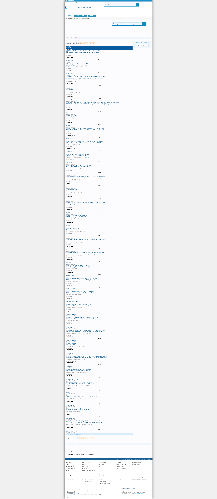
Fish (67, 105)
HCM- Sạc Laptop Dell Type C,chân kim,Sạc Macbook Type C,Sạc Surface (84, 204)
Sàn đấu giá (135, 475)
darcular (68, 192)
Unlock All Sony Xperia (72, 294)
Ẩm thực (80, 307)
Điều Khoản (119, 459)
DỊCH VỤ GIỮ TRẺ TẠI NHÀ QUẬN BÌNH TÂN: (78, 167)
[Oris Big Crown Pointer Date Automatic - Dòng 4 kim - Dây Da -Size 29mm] (85, 252)
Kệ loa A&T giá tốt (70, 117)
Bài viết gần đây (85, 18)
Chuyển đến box (77, 18)
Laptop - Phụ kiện (76, 80)
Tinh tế (126, 488)
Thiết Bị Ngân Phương (71, 307)
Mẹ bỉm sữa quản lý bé (72, 229)
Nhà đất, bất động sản (87, 479)
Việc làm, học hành (87, 481)
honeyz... (68, 80)
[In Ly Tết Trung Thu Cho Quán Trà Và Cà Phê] (78, 408)
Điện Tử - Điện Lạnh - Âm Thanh (82, 67)
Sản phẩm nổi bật (80, 15)
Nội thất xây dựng (86, 477)
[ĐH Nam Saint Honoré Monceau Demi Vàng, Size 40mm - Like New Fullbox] (85, 239)
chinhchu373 (69, 131)
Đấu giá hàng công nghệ (138, 477)
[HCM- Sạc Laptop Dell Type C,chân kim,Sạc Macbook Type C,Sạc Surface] (85, 202)
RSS (151, 459)
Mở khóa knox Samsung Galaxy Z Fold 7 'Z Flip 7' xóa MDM (81, 280)
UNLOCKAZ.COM (70, 281)
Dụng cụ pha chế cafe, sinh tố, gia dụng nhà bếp (78, 305)
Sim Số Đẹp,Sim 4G (77, 93)
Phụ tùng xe (75, 320)
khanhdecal (69, 320)
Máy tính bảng (85, 466)
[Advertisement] (60, 25)
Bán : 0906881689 (70, 344)
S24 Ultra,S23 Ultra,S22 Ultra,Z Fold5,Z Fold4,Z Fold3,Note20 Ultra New (84, 52)
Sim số (67, 470)
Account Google (70, 268)
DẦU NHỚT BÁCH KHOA (72, 372)
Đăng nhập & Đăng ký (70, 0)
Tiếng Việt (67, 459)
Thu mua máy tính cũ (71, 191)
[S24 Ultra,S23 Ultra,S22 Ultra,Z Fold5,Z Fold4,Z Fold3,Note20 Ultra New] (84, 50)
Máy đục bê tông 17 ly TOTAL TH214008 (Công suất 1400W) (81, 383)
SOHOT (91, 15)
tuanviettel (68, 180)
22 (86, 157)
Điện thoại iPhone (70, 466)
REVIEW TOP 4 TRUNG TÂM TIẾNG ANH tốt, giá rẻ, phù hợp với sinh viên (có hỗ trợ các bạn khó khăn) (92, 104)
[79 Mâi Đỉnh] (69, 89)
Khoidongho (69, 243)
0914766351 (69, 144)
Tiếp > (93, 43)
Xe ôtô (100, 466)
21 (85, 157)
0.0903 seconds (71, 497)
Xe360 (133, 488)
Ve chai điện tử (69, 479)
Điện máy (68, 475)
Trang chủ (141, 459)
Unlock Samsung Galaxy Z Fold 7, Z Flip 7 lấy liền (78, 267)
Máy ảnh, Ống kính (136, 464)
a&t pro (68, 118)
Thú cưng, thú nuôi (103, 481)
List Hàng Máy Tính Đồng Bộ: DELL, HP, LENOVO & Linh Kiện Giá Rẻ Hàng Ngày (86, 357)
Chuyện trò (118, 479)
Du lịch (100, 479)
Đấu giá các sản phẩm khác (139, 479)
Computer (84, 468)
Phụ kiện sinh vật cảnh (104, 483)
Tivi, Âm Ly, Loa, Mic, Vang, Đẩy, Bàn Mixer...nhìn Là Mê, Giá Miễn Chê (84, 422)
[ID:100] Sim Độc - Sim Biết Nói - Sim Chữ (76, 155)
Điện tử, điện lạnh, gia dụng (72, 477)
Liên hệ (132, 459)
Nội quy (128, 459)
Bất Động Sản (76, 131)
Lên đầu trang (147, 459)
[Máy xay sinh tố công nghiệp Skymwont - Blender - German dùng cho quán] (85, 330)
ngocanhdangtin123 (71, 398)
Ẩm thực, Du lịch (103, 475)
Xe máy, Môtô (102, 464)
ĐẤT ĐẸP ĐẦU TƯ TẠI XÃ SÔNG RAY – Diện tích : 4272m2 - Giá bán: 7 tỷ (85, 130)
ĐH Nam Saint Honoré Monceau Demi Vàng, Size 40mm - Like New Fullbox (84, 241)
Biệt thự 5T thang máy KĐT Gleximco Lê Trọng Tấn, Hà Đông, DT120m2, (84, 142)
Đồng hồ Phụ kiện (119, 466)
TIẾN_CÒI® (69, 157)
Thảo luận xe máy (119, 477)
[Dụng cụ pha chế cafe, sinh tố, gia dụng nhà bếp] (78, 304)
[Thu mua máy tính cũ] (72, 189)
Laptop (84, 464)
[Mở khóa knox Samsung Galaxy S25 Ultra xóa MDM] (80, 291)
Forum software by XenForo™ (133, 492)
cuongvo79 (69, 93)
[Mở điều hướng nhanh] (149, 444)
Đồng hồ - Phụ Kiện (77, 243)
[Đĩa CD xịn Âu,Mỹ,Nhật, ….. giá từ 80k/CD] (77, 63)
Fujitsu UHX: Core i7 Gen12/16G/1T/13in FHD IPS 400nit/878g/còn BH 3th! (84, 78)
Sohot (130, 488)
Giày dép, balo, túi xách (121, 464)
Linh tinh (71, 105)
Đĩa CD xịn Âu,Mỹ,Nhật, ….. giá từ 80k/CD (76, 65)
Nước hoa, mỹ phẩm (120, 468)
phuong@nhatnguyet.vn (74, 493)
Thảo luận (118, 475)
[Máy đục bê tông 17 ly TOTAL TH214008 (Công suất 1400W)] (81, 382)
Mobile (75, 54)
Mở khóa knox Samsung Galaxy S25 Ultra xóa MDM (79, 292)
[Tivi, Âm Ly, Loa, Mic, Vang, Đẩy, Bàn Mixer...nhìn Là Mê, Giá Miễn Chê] (84, 421)
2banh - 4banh (102, 462)
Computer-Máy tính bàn (76, 192)
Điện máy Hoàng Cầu (71, 424)
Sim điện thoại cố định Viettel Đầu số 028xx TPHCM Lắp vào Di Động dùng (84, 178)
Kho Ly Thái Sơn (70, 411)
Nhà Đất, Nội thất (86, 475)
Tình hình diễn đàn (72, 449)
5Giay (69, 15)
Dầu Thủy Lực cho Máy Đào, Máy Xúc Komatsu (78, 370)
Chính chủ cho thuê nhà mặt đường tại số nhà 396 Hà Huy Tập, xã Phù (83, 396)
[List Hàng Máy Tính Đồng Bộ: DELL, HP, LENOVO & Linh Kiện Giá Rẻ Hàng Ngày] (87, 356)
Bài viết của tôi (69, 18)
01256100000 (69, 54)
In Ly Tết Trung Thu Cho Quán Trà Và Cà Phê (77, 409)
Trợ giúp (136, 459)
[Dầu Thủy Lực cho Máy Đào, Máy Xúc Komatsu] (78, 369)
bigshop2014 (69, 385)
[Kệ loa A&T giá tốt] (71, 115)
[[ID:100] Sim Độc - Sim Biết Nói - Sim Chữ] (77, 154)
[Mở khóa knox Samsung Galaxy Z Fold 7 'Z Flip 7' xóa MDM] (81, 278)
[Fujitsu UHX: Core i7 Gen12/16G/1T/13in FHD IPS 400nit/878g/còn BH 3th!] (85, 76)
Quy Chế (124, 459)
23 (88, 157)
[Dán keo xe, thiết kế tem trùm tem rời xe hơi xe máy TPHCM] (82, 317)
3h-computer (69, 359)
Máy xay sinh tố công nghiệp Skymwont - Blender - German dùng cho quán (84, 331)
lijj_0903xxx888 (70, 346)
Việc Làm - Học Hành (79, 168)
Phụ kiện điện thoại (76, 180)
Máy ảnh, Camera (136, 462)
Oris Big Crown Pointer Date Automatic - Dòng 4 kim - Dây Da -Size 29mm (84, 254)
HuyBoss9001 (69, 67)
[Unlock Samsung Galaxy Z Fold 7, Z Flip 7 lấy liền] (79, 265)
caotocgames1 (69, 168)
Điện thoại (68, 462)
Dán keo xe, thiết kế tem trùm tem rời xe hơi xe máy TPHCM (81, 318)
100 (91, 43)
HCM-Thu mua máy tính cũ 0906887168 (76, 217)
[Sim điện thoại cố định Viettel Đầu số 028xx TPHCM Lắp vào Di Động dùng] (85, 176)
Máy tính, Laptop (86, 462)
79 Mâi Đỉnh (69, 91)
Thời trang (118, 462)
